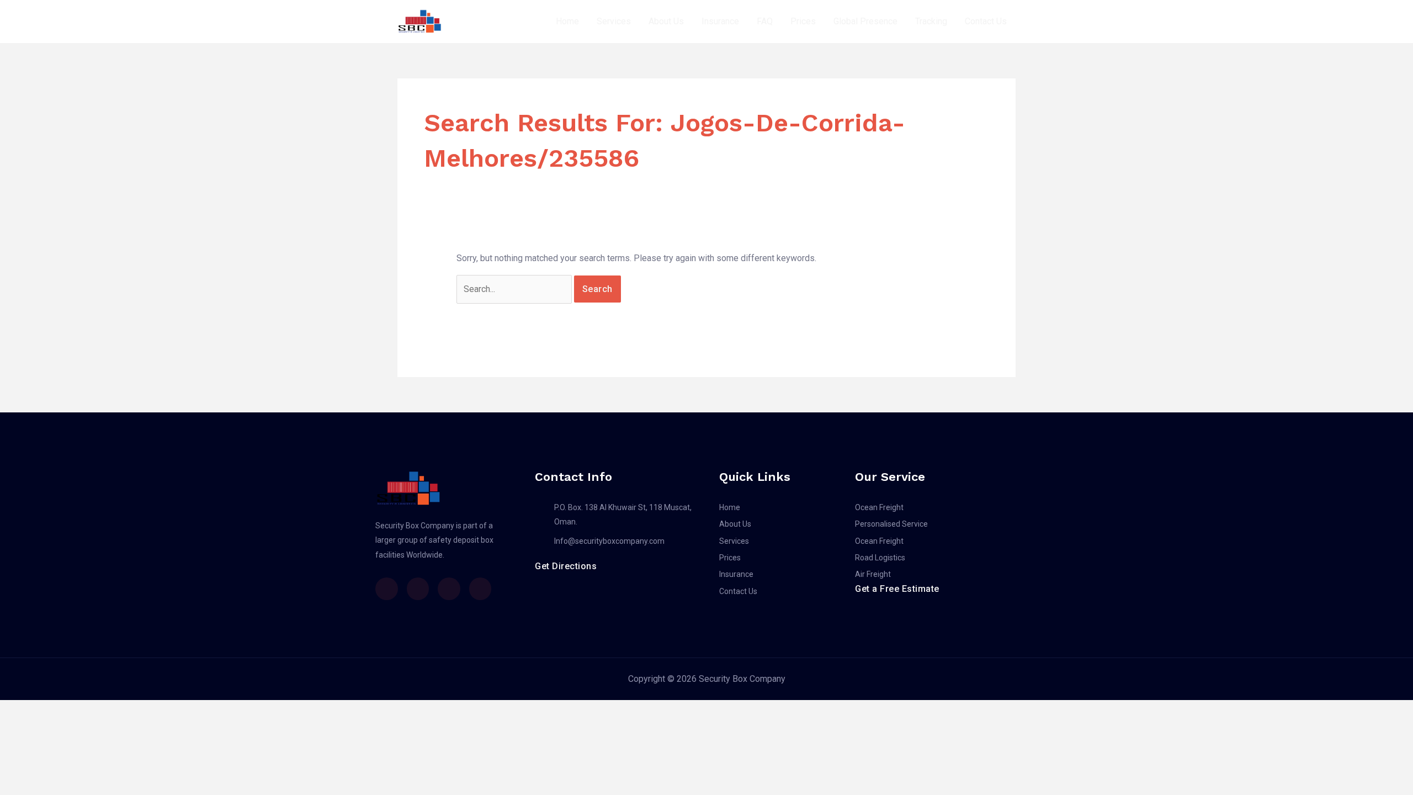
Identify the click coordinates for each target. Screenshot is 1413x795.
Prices (803, 21)
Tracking (931, 21)
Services (614, 21)
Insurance (720, 21)
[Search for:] (515, 289)
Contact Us (986, 21)
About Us (666, 21)
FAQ (765, 21)
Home (567, 21)
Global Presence (865, 21)
